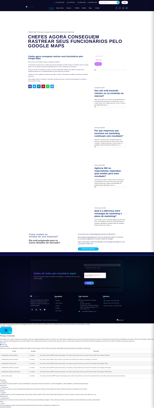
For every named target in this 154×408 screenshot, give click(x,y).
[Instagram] (120, 8)
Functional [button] (2, 380)
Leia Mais (2, 326)
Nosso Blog (58, 310)
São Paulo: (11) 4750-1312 (112, 303)
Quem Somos (60, 8)
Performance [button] (3, 385)
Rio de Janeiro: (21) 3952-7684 (113, 305)
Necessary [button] (3, 342)
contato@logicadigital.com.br (89, 311)
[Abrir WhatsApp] (4, 404)
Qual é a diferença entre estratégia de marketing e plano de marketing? (108, 213)
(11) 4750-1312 (71, 2)
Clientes (84, 8)
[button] (30, 86)
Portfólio (77, 8)
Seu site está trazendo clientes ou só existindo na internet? (108, 93)
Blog (90, 8)
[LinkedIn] (123, 8)
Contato (97, 8)
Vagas (124, 2)
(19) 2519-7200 (60, 2)
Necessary (4, 344)
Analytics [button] (2, 390)
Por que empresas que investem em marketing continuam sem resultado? (108, 133)
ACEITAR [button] (8, 326)
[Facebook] (116, 8)
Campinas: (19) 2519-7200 (112, 300)
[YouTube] (126, 8)
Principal (51, 8)
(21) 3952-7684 (82, 2)
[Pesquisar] (118, 2)
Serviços (68, 8)
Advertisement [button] (4, 396)
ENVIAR (89, 283)
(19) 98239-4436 (92, 2)
